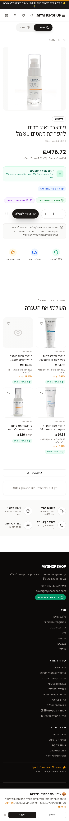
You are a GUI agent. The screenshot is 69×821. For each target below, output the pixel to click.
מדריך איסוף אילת (56, 756)
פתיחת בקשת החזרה (54, 694)
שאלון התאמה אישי (55, 622)
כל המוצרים (59, 617)
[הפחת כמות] (61, 214)
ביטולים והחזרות (57, 689)
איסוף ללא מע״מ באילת (53, 673)
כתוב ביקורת (34, 473)
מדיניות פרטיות (57, 740)
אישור (22, 815)
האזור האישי (59, 700)
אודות (62, 649)
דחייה (52, 815)
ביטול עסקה (59, 745)
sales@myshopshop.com (51, 591)
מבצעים (62, 644)
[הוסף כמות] (45, 214)
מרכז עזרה (60, 668)
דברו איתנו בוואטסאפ (48, 597)
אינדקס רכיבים (58, 628)
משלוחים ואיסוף (57, 684)
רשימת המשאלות (56, 705)
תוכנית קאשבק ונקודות (53, 678)
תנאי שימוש (59, 734)
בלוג (64, 633)
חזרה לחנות (55, 40)
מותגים (62, 638)
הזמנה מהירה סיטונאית (53, 716)
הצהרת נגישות (58, 751)
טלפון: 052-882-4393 (53, 586)
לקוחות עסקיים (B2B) (53, 711)
